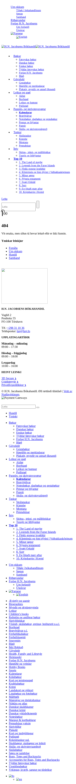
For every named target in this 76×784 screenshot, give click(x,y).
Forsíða (13, 248)
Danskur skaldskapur (21, 706)
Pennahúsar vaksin (20, 723)
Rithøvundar (16, 578)
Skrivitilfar (15, 726)
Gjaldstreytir (9, 381)
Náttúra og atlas (18, 703)
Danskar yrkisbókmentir (23, 713)
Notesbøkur (16, 716)
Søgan (19, 13)
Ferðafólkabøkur (18, 633)
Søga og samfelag (19, 753)
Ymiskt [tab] (13, 416)
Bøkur (17, 56)
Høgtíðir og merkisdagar (32, 86)
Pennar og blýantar (29, 122)
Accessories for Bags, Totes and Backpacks (34, 759)
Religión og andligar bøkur (24, 617)
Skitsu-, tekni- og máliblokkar (35, 152)
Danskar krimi (17, 710)
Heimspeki (15, 657)
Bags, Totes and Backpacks (25, 756)
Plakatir (13, 730)
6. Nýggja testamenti (30, 178)
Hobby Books (17, 667)
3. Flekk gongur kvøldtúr (32, 168)
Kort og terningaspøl (21, 680)
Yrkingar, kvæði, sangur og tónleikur (30, 769)
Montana (23, 142)
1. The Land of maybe (30, 162)
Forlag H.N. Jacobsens (24, 23)
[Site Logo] (35, 46)
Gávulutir (19, 79)
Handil (13, 254)
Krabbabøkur (16, 683)
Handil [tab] (13, 413)
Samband (14, 257)
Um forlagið (22, 27)
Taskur (17, 132)
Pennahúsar (25, 145)
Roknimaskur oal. (19, 739)
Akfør (22, 96)
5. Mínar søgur (26, 175)
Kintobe (23, 139)
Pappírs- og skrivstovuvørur (29, 109)
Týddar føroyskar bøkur (31, 69)
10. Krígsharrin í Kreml (31, 192)
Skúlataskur (25, 135)
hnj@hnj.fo (23, 331)
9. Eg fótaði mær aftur (31, 188)
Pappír (22, 125)
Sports (12, 670)
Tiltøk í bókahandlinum (28, 10)
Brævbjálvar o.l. (18, 630)
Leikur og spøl (21, 92)
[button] (4, 198)
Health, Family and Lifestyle (25, 653)
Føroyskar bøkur (27, 59)
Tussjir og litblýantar (30, 155)
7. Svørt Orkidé (27, 182)
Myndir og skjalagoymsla (23, 607)
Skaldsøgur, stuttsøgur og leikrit (27, 743)
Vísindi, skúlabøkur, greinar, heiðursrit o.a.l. (34, 624)
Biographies (16, 604)
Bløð (19, 442)
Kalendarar (15, 673)
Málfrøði (14, 696)
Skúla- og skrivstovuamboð (25, 746)
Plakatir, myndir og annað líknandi (37, 89)
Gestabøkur (25, 82)
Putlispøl (21, 472)
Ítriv (15, 148)
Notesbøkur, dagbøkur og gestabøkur (38, 119)
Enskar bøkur (26, 66)
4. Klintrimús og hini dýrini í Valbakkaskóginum (44, 172)
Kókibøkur (15, 677)
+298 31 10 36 (15, 327)
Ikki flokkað (16, 647)
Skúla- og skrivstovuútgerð (33, 129)
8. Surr (22, 185)
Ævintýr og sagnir (19, 600)
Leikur (13, 610)
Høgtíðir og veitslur (20, 663)
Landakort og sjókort (21, 690)
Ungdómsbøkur (18, 766)
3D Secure (8, 378)
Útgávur (21, 587)
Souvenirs (14, 640)
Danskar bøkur (26, 62)
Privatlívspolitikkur (13, 384)
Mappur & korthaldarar (22, 720)
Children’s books (19, 614)
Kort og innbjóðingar (21, 733)
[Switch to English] (21, 37)
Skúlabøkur (15, 749)
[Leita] (37, 204)
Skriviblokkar (17, 620)
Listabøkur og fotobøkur (23, 693)
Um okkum (17, 6)
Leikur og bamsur (28, 102)
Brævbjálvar (25, 115)
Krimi (12, 686)
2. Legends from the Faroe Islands (37, 165)
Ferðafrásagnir (17, 637)
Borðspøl (23, 99)
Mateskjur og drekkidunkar (24, 700)
